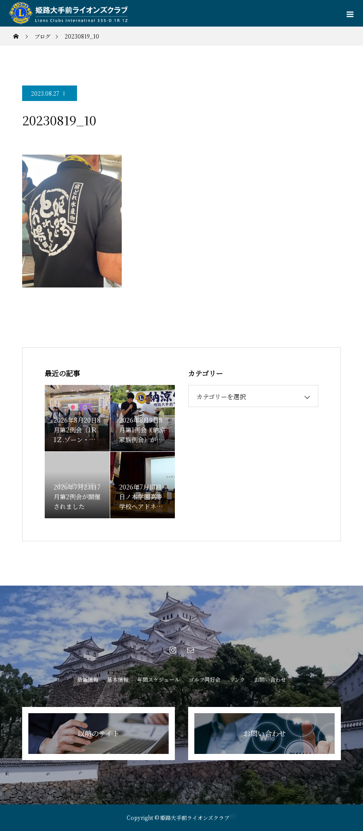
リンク (237, 679)
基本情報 (117, 679)
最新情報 (87, 679)
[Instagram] (172, 649)
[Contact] (190, 649)
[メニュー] (349, 13)
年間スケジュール (158, 679)
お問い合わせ (270, 679)
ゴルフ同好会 (204, 679)
